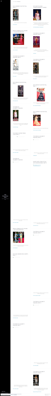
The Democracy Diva (5, 196)
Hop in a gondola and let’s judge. (37, 105)
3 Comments (17, 249)
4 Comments (18, 319)
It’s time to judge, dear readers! (36, 295)
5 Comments (38, 80)
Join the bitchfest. (15, 24)
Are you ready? (14, 76)
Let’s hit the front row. (35, 225)
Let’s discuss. (34, 53)
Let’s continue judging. (35, 365)
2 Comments (18, 390)
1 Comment (18, 102)
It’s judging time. (35, 155)
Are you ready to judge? (15, 152)
